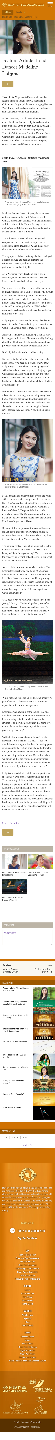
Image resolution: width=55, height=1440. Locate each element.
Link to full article (11, 823)
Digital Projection (27, 1350)
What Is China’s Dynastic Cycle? (10, 970)
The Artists (27, 1297)
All (6, 1137)
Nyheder (19, 12)
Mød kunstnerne (27, 1275)
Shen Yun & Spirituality (27, 1272)
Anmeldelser (27, 1300)
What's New (27, 1315)
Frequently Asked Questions (27, 1278)
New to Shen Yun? (27, 1254)
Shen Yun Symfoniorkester (27, 1258)
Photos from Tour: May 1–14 (43, 970)
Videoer (27, 1285)
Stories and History (27, 1357)
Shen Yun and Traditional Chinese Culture (27, 1360)
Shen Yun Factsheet (27, 1265)
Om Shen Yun (27, 1293)
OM (27, 1250)
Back (9, 12)
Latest (27, 1290)
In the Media (27, 1303)
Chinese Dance (27, 1336)
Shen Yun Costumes (27, 1347)
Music (27, 1340)
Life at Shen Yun (27, 1261)
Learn (27, 1332)
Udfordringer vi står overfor (27, 1268)
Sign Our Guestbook (27, 1238)
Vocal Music (27, 1343)
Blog (25, 1137)
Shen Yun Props (27, 1353)
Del (8, 84)
